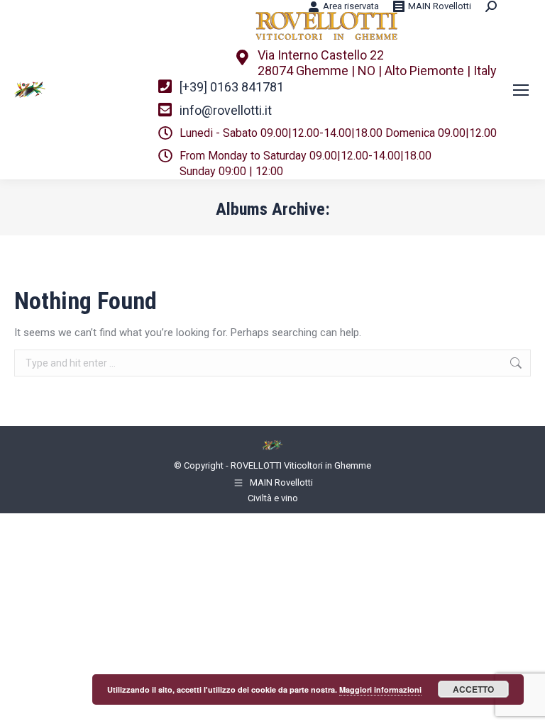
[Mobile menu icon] (521, 90)
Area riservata (351, 6)
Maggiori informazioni (380, 689)
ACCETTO (473, 689)
